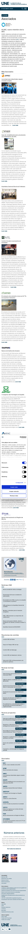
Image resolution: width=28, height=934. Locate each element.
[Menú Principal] (25, 8)
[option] (14, 569)
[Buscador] (23, 9)
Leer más (15, 125)
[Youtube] (9, 929)
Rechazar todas (14, 495)
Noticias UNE (4, 877)
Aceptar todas (14, 487)
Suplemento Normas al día (7, 911)
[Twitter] (6, 929)
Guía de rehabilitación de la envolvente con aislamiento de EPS (13, 135)
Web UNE (3, 904)
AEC (18, 39)
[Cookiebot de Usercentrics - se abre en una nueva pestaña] (20, 437)
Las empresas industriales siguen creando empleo (12, 80)
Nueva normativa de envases (10, 351)
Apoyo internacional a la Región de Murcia (12, 518)
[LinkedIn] (2, 929)
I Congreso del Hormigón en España (12, 394)
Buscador (3, 910)
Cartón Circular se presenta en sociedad (11, 241)
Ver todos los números (14, 848)
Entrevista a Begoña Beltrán (7, 893)
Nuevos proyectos (5, 881)
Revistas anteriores (5, 907)
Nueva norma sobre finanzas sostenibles (10, 892)
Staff (2, 905)
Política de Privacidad (6, 918)
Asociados (3, 883)
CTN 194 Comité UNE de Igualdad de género (11, 898)
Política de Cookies (5, 919)
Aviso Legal (4, 916)
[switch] (24, 467)
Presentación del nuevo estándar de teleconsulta (12, 899)
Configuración (19, 482)
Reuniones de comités (6, 878)
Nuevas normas (5, 880)
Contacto (3, 908)
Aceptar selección (14, 491)
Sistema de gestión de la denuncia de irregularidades (13, 890)
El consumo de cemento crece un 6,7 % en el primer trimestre (13, 297)
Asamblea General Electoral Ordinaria (13, 186)
